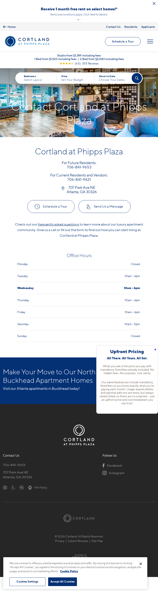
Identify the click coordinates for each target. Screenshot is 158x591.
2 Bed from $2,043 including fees (102, 73)
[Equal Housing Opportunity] (5, 501)
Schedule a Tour (123, 55)
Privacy (59, 555)
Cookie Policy (69, 571)
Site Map (97, 555)
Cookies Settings (27, 581)
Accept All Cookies (62, 581)
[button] (78, 33)
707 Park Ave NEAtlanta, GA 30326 (17, 488)
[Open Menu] (150, 55)
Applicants (148, 40)
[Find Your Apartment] (137, 92)
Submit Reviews (78, 555)
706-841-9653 (14, 479)
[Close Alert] (154, 3)
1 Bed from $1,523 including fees (55, 73)
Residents (130, 40)
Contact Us (113, 40)
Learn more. (79, 28)
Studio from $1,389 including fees (79, 69)
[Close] (140, 563)
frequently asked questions (58, 238)
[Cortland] (79, 532)
